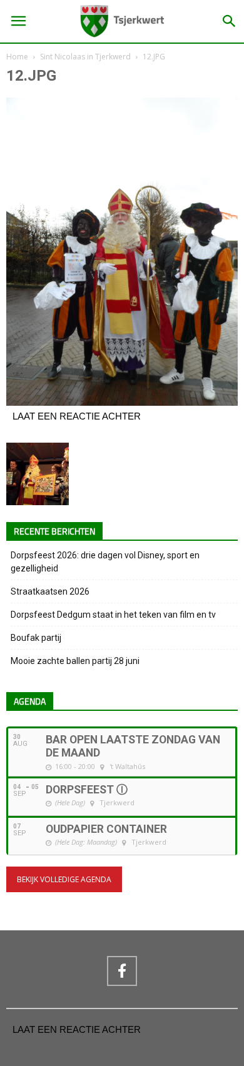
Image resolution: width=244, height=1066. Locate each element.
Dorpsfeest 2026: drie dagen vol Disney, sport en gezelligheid (105, 561)
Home (17, 56)
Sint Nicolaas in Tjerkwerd (85, 56)
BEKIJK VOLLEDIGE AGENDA (64, 879)
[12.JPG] (122, 403)
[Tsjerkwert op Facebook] (122, 971)
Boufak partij (36, 638)
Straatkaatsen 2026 (50, 591)
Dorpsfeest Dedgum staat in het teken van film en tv (113, 615)
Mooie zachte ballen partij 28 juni (75, 661)
